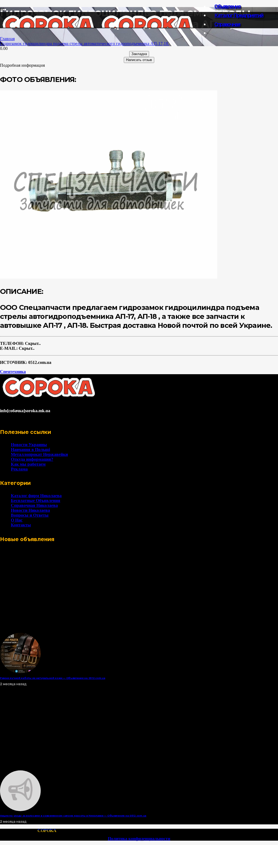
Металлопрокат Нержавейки (39, 454)
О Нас (17, 520)
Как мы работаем (28, 464)
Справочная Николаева (34, 505)
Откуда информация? (32, 459)
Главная (7, 38)
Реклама (19, 469)
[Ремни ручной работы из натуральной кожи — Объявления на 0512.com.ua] (20, 672)
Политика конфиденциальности (139, 838)
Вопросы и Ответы (30, 515)
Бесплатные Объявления (35, 500)
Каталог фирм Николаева (36, 495)
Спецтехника (13, 371)
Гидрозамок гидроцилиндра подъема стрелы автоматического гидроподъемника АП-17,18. (84, 43)
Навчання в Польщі (30, 449)
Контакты (21, 525)
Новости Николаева (30, 510)
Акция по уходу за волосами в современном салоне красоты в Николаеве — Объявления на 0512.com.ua (73, 815)
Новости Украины (29, 444)
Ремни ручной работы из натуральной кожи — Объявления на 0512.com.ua (52, 677)
